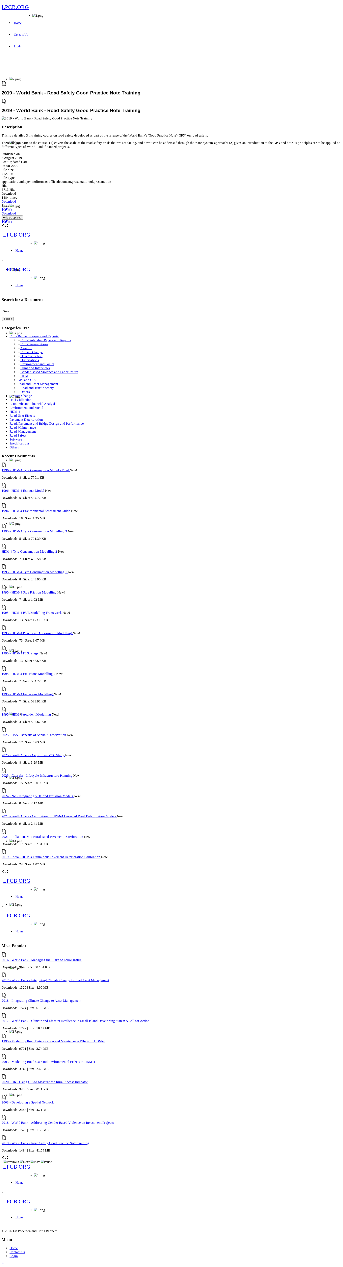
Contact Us (21, 34)
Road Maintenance (23, 427)
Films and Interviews (35, 368)
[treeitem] (34, 336)
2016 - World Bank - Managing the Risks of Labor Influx (42, 960)
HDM (24, 376)
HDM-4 (15, 412)
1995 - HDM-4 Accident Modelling (27, 714)
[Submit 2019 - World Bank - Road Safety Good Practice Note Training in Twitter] (6, 209)
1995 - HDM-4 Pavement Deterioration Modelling (37, 633)
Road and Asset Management (37, 384)
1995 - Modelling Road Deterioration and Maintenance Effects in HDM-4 (53, 1041)
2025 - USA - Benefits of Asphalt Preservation (34, 735)
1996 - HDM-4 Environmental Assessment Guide (36, 511)
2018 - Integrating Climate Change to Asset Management (41, 1000)
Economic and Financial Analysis (33, 404)
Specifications (20, 443)
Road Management (23, 431)
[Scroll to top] (3, 1263)
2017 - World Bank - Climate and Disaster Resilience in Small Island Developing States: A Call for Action (75, 1021)
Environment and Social (37, 364)
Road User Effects (22, 416)
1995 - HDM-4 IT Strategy (21, 653)
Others (25, 392)
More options (13, 217)
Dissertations (29, 360)
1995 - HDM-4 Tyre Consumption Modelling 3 (35, 531)
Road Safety (18, 435)
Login (17, 46)
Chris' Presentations (34, 344)
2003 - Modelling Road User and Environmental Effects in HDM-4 (48, 1062)
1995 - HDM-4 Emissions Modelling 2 (29, 674)
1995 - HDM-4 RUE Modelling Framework (32, 613)
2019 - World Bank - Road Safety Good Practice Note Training (45, 1143)
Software (16, 439)
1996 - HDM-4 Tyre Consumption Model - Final (36, 470)
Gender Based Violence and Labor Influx (49, 372)
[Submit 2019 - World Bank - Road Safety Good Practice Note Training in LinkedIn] (10, 209)
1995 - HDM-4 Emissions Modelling (28, 694)
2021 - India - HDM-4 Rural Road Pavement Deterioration (43, 837)
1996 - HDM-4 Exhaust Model (23, 491)
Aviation (26, 348)
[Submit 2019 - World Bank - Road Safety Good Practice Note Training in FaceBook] (3, 209)
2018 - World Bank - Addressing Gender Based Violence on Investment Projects (58, 1123)
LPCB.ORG (15, 7)
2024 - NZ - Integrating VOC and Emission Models (38, 796)
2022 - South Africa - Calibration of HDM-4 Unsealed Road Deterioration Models (59, 816)
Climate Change (31, 352)
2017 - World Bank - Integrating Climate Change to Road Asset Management (55, 980)
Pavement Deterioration (26, 419)
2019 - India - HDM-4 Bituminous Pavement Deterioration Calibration (51, 857)
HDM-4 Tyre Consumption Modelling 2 (30, 551)
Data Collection (31, 356)
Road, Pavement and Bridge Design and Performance (47, 423)
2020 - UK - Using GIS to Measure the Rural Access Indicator (45, 1082)
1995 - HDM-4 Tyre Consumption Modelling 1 (35, 572)
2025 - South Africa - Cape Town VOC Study (33, 755)
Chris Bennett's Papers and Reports (34, 336)
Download (9, 201)
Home (18, 23)
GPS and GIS (26, 380)
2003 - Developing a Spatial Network (28, 1102)
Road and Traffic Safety (37, 388)
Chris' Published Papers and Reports (45, 340)
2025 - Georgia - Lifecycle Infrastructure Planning (37, 775)
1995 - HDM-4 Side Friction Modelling (29, 592)
